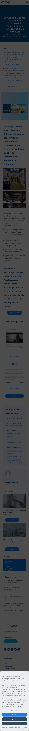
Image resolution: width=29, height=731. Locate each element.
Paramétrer (14, 724)
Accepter (14, 715)
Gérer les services (14, 710)
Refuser (14, 719)
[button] (26, 673)
